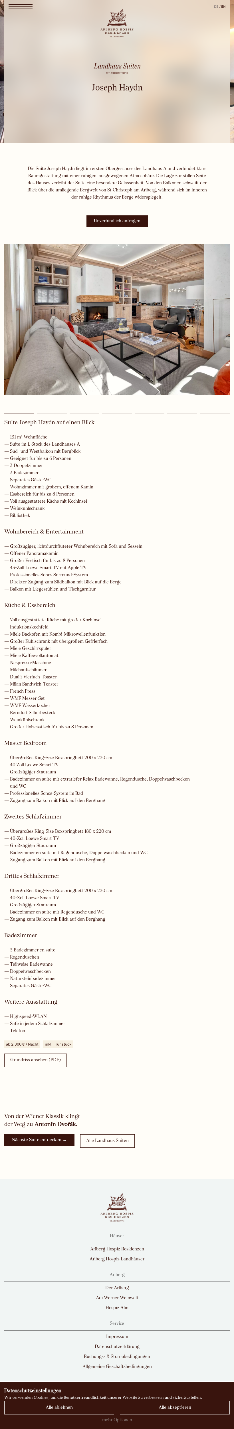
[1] (19, 413)
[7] (215, 413)
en (223, 6)
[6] (182, 413)
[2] (51, 413)
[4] (117, 413)
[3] (84, 413)
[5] (149, 413)
